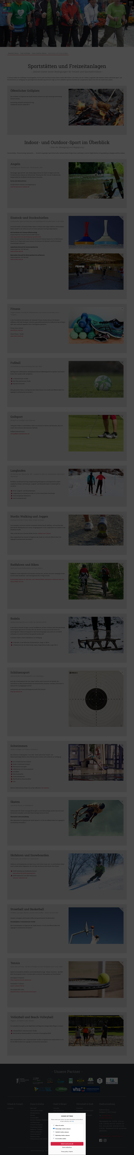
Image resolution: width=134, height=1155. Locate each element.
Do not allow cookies (60, 1138)
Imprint (71, 1151)
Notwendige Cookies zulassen (63, 1129)
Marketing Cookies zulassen (62, 1135)
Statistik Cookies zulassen (62, 1132)
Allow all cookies (59, 1125)
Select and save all (67, 1144)
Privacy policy (64, 1151)
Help (73, 1121)
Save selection (67, 1147)
